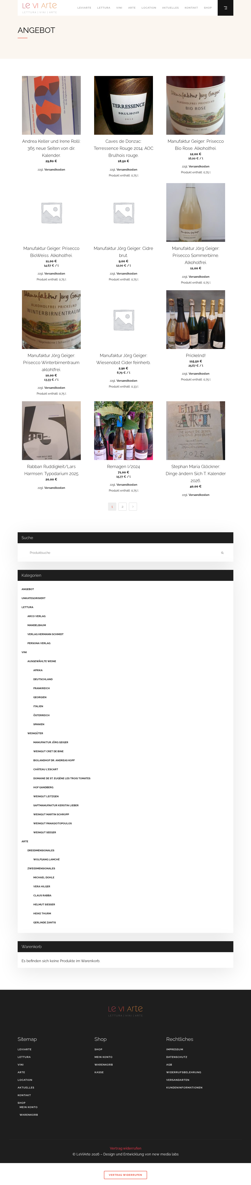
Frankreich (41, 688)
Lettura (27, 607)
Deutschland (43, 679)
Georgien (39, 697)
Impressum (174, 1049)
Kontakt (24, 1095)
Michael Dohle (43, 877)
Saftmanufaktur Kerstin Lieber (56, 805)
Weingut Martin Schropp (51, 814)
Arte (25, 841)
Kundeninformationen (184, 1087)
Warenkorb (29, 1114)
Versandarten (177, 1079)
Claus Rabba (42, 895)
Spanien (38, 724)
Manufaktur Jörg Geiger (50, 742)
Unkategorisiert (33, 598)
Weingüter (35, 733)
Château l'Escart (45, 769)
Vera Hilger (41, 886)
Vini (24, 652)
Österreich (41, 715)
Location (25, 1079)
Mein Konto (29, 1107)
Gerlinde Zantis (44, 922)
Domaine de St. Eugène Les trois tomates (61, 778)
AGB (169, 1064)
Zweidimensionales (41, 868)
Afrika (38, 670)
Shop (21, 1102)
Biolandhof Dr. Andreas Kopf (54, 760)
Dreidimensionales (40, 850)
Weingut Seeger (44, 832)
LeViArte (25, 1049)
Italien (38, 706)
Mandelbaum (36, 625)
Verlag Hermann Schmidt (45, 634)
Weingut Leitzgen (46, 796)
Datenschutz (176, 1057)
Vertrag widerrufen (125, 1148)
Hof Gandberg (43, 787)
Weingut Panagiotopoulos (52, 823)
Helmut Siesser (44, 904)
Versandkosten (54, 169)
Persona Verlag (38, 643)
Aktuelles (26, 1087)
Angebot (28, 589)
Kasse (99, 1072)
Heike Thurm (42, 913)
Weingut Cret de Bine (48, 751)
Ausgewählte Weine (41, 661)
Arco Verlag (36, 616)
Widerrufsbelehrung (183, 1072)
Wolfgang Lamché (46, 859)
